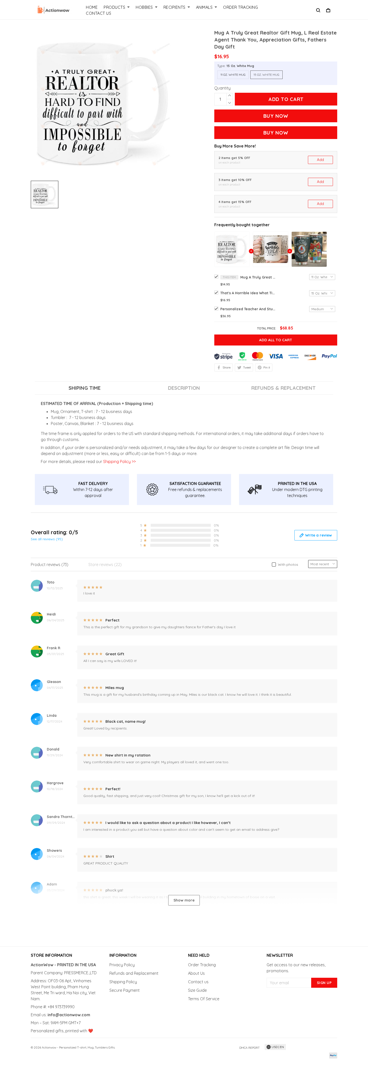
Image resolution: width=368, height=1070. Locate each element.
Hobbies (144, 7)
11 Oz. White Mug (233, 74)
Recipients (174, 7)
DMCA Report (249, 1048)
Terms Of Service (203, 998)
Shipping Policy (123, 981)
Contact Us (98, 13)
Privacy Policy (122, 964)
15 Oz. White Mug (240, 66)
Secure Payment (124, 990)
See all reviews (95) (47, 539)
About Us (196, 973)
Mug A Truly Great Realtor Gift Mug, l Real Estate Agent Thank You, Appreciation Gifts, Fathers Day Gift (257, 277)
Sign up (324, 982)
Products (114, 7)
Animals (204, 7)
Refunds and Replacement (133, 973)
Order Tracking (240, 7)
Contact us (198, 981)
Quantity (222, 88)
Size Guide (197, 990)
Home (92, 7)
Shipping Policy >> (119, 461)
